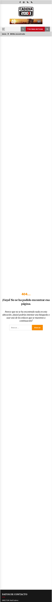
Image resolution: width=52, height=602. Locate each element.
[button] (23, 29)
